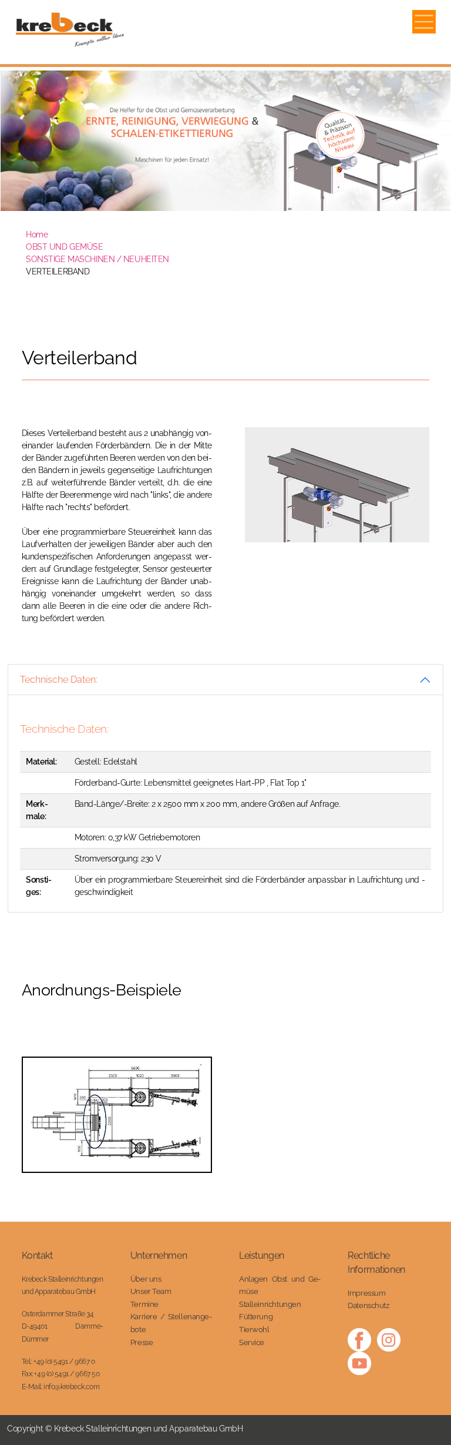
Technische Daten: (58, 679)
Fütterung (255, 1316)
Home (37, 234)
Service (251, 1342)
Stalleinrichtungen (270, 1304)
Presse (141, 1342)
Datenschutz (368, 1305)
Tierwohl (254, 1329)
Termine (144, 1304)
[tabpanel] (225, 141)
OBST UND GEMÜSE (64, 247)
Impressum (366, 1293)
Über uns (145, 1279)
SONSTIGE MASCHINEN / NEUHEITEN (97, 259)
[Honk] (75, 32)
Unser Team (150, 1291)
